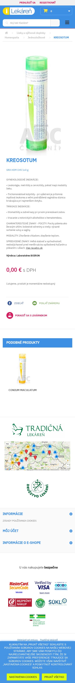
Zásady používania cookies (20, 520)
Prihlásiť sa (27, 2)
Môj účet (10, 531)
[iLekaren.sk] (19, 11)
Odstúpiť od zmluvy (27, 640)
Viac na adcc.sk (34, 247)
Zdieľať (18, 303)
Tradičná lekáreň (49, 640)
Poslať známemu (49, 303)
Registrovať (48, 2)
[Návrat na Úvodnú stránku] (6, 33)
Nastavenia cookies (23, 677)
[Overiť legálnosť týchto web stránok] (37, 620)
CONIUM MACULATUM (23, 390)
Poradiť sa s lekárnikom (31, 315)
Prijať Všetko (54, 677)
